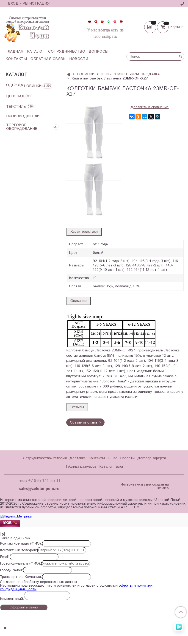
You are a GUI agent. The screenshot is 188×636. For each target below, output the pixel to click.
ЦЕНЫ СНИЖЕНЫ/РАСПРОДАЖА (130, 74)
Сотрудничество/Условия (45, 458)
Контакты (16, 59)
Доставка (77, 458)
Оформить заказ (24, 607)
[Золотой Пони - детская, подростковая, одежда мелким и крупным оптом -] (26, 28)
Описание (78, 300)
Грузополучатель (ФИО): (20, 563)
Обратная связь (48, 59)
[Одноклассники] (138, 116)
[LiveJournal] (157, 116)
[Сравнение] (150, 27)
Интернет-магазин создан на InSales (144, 486)
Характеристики (84, 231)
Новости (78, 59)
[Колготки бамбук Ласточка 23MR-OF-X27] (94, 132)
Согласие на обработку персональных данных (38, 582)
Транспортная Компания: (21, 577)
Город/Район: (11, 570)
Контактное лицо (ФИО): (21, 544)
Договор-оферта (151, 458)
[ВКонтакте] (132, 116)
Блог (120, 466)
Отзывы (77, 407)
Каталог (36, 51)
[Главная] (69, 74)
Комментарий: (12, 599)
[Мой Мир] (144, 116)
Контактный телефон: (18, 550)
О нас (112, 458)
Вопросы (98, 51)
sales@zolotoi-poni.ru (39, 488)
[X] (151, 116)
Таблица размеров (80, 466)
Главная (14, 51)
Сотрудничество (66, 51)
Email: (5, 557)
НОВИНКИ (85, 74)
